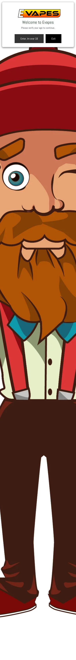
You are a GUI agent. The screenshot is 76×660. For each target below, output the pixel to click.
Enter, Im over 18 (29, 38)
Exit (53, 38)
